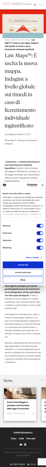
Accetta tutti (23, 265)
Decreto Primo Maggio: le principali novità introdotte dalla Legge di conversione (18, 405)
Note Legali (30, 438)
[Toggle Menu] (41, 5)
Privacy (13, 438)
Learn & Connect (17, 40)
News (28, 40)
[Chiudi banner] (42, 185)
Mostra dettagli (32, 257)
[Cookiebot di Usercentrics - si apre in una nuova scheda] (28, 185)
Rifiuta (23, 280)
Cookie (21, 438)
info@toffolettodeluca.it (23, 433)
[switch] (40, 233)
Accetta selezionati (23, 272)
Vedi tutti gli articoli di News (31, 380)
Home (7, 40)
